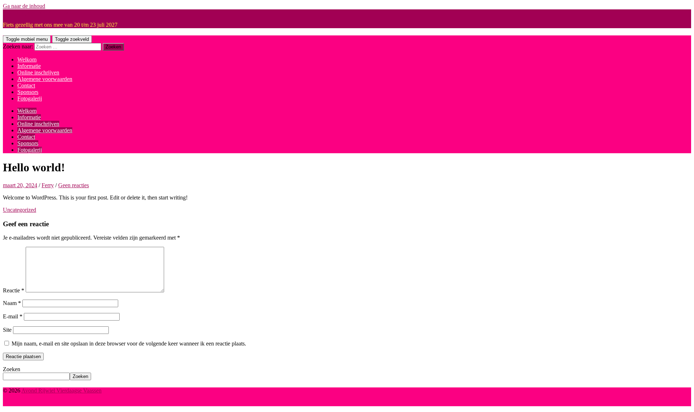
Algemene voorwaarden (44, 79)
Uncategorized (19, 210)
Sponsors (27, 92)
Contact (26, 85)
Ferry (48, 185)
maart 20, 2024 (20, 185)
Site (7, 330)
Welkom (27, 59)
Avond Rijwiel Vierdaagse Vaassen (43, 12)
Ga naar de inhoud (24, 6)
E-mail (12, 316)
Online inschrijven (38, 72)
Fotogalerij (29, 98)
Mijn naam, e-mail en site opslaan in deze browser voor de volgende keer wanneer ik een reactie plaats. (129, 343)
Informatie (29, 66)
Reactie (13, 290)
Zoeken (11, 369)
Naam (12, 303)
